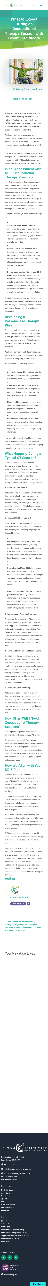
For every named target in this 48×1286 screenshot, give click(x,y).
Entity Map (5, 1241)
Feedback (5, 1211)
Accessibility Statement (10, 1238)
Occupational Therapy (22, 99)
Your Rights (6, 1227)
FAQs (3, 1202)
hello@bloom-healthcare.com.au (17, 1169)
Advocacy (5, 1224)
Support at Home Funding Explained (21, 1092)
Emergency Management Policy (14, 1233)
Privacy (4, 1221)
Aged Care (5, 1193)
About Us (4, 1199)
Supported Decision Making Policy (15, 1235)
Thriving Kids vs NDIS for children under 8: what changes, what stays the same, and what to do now (23, 1041)
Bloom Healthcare (33, 89)
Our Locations (7, 1196)
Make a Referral (7, 1208)
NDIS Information (8, 1205)
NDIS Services (7, 1190)
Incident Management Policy (12, 1230)
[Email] (28, 903)
